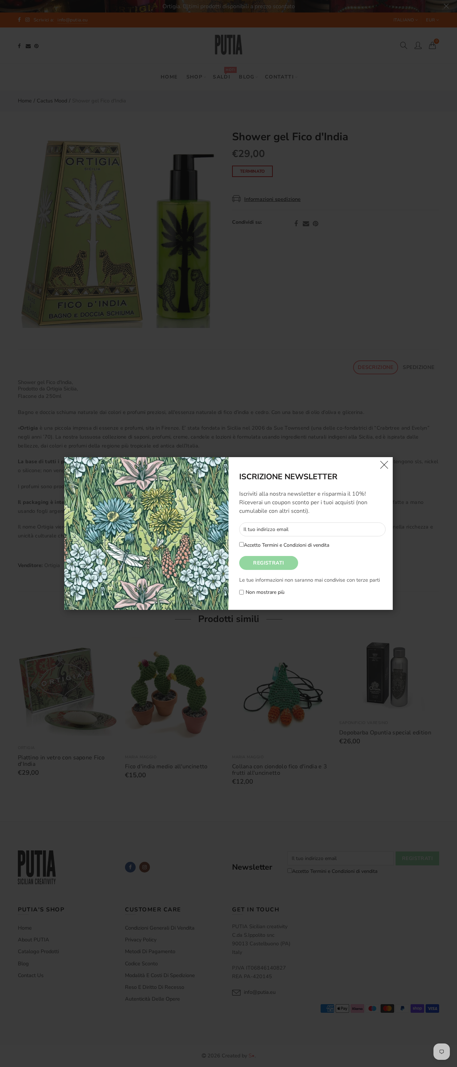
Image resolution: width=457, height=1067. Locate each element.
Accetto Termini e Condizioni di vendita (286, 545)
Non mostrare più (265, 593)
